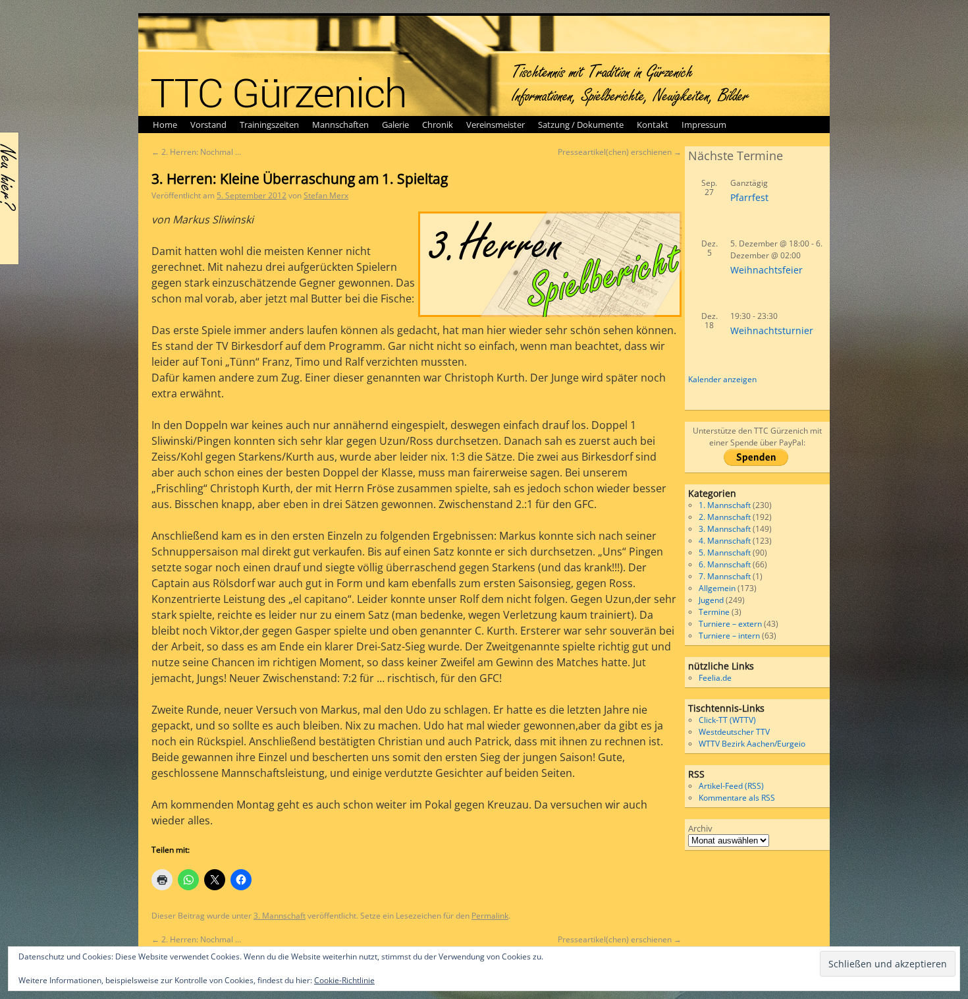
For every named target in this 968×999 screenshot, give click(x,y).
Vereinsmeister (495, 124)
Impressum (704, 124)
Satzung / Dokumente (581, 124)
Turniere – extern (730, 623)
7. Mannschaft (725, 576)
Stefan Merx (326, 195)
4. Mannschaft (725, 540)
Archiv (700, 828)
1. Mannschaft (725, 505)
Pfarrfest (749, 197)
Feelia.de (715, 677)
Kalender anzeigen (722, 379)
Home (165, 124)
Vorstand (208, 124)
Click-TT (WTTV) (727, 720)
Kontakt (652, 124)
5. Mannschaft (725, 552)
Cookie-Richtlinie (344, 980)
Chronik (437, 124)
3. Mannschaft (280, 915)
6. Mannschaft (725, 564)
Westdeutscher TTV (734, 731)
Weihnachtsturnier (771, 330)
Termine (714, 611)
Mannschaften (340, 124)
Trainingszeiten (269, 124)
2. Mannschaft (725, 517)
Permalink (489, 915)
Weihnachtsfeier (766, 270)
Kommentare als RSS (737, 797)
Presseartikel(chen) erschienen (620, 151)
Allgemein (717, 588)
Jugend (711, 600)
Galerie (395, 124)
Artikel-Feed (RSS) (731, 785)
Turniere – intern (729, 635)
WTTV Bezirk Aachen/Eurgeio (752, 743)
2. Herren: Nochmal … (196, 151)
